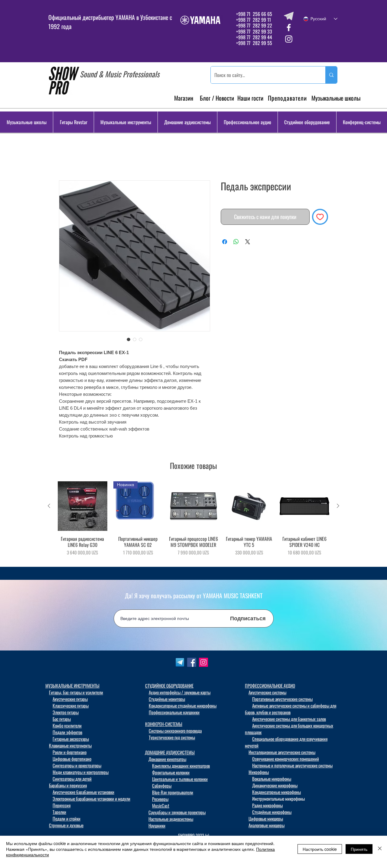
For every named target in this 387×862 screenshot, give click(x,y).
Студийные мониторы (167, 700)
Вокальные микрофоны (271, 779)
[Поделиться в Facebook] (224, 243)
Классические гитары (71, 706)
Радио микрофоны (267, 806)
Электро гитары (66, 713)
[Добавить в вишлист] (320, 218)
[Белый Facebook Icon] (289, 27)
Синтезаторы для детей (72, 779)
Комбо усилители (67, 726)
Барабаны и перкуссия (68, 786)
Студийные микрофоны (271, 813)
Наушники (156, 826)
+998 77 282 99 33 (254, 31)
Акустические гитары (70, 700)
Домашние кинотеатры (167, 760)
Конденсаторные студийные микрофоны (182, 706)
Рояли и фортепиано (69, 753)
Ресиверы (160, 800)
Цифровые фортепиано (72, 760)
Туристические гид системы (172, 738)
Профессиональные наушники (174, 713)
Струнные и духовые (66, 826)
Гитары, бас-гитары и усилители (76, 693)
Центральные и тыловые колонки (180, 780)
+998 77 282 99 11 (253, 19)
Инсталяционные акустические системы (282, 753)
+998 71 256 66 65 (253, 14)
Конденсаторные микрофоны (276, 793)
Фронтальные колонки (171, 773)
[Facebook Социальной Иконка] (191, 663)
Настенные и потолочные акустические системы (292, 766)
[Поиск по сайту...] (331, 74)
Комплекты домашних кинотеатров (181, 767)
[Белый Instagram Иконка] (289, 39)
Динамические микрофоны (275, 786)
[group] (193, 522)
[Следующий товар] (338, 507)
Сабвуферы (161, 786)
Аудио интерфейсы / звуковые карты (179, 693)
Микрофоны (259, 773)
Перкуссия (61, 806)
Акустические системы (267, 693)
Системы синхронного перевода (175, 731)
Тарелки (59, 813)
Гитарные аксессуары (71, 740)
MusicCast (160, 806)
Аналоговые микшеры (267, 826)
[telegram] (289, 16)
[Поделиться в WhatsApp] (236, 243)
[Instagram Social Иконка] (203, 663)
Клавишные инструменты (70, 746)
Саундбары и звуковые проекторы (177, 813)
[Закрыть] (379, 849)
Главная (67, 159)
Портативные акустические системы (282, 700)
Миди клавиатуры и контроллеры (81, 773)
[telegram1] (179, 663)
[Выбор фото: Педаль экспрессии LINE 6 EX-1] (128, 340)
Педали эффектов (67, 733)
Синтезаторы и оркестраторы (77, 766)
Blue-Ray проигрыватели (172, 793)
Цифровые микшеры (266, 819)
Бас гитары (62, 720)
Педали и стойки (66, 819)
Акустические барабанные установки (83, 793)
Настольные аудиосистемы (170, 820)
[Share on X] (247, 243)
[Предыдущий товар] (49, 507)
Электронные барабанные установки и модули (91, 799)
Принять (359, 849)
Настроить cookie (320, 849)
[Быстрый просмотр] (82, 507)
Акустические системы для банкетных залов (289, 720)
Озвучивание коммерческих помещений (285, 760)
